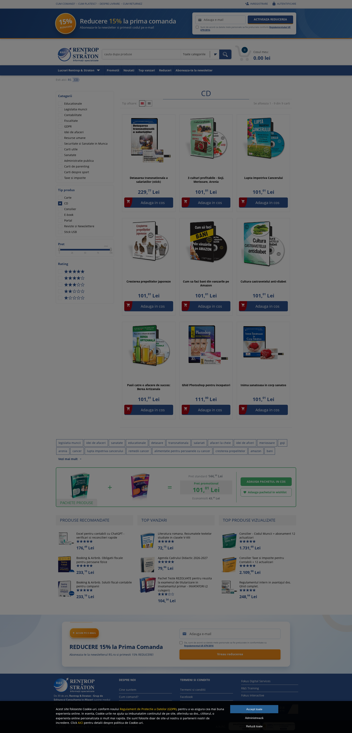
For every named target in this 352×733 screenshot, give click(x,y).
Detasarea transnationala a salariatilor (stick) (149, 180)
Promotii (113, 70)
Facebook (186, 697)
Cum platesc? (87, 4)
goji (282, 443)
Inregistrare (256, 4)
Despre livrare (110, 4)
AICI (80, 723)
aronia (62, 451)
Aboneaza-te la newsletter (194, 70)
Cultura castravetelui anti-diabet (263, 281)
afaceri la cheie (220, 443)
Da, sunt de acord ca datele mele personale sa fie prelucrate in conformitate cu (225, 644)
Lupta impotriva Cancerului (263, 178)
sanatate (117, 443)
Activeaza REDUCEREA (270, 19)
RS (69, 80)
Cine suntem (127, 690)
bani (270, 451)
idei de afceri (245, 443)
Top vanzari (147, 70)
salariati (199, 443)
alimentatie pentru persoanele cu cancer (182, 451)
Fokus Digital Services (256, 681)
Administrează (254, 718)
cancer (77, 451)
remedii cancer (139, 451)
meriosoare (267, 443)
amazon (256, 451)
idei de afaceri (96, 443)
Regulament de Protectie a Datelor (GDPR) (148, 709)
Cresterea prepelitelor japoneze (148, 281)
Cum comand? (65, 4)
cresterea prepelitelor (230, 451)
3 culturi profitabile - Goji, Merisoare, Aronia (206, 180)
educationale (137, 443)
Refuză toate (254, 726)
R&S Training (250, 688)
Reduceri (165, 70)
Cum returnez (132, 4)
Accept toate (254, 709)
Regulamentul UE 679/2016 (198, 645)
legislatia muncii (69, 443)
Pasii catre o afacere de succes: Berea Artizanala (148, 387)
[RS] (78, 55)
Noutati (128, 70)
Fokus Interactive (252, 695)
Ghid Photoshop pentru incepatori (206, 385)
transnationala (178, 443)
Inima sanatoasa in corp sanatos (263, 385)
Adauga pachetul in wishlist (265, 492)
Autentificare (284, 4)
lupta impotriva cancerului (105, 451)
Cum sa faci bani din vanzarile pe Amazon (206, 283)
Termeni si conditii (193, 690)
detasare (157, 443)
